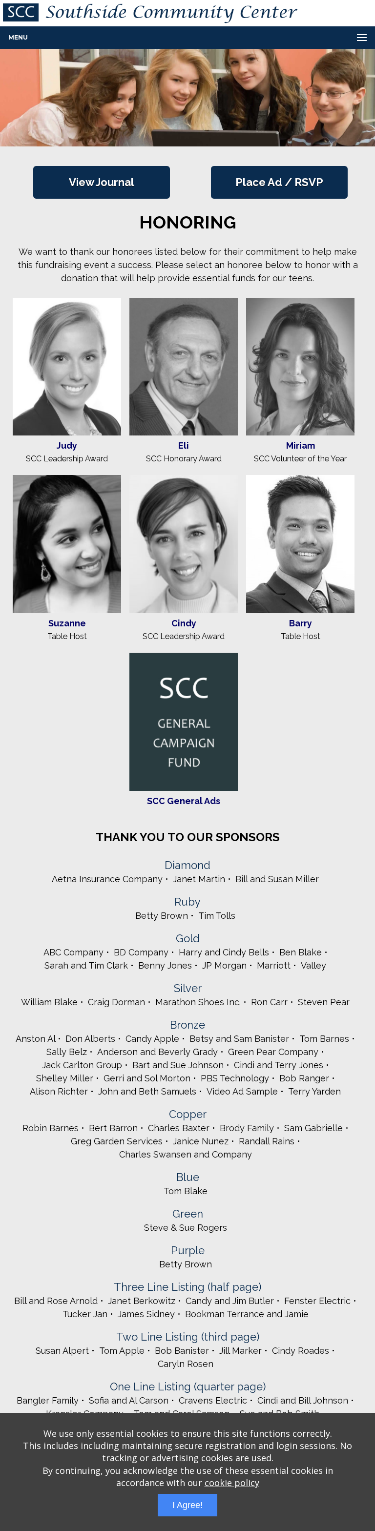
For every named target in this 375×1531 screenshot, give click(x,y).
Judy (67, 445)
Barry (300, 623)
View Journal (101, 182)
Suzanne (67, 623)
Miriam (300, 445)
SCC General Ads (183, 801)
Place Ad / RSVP (279, 182)
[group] (187, 97)
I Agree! (187, 1505)
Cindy (183, 623)
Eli (183, 445)
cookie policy (232, 1483)
